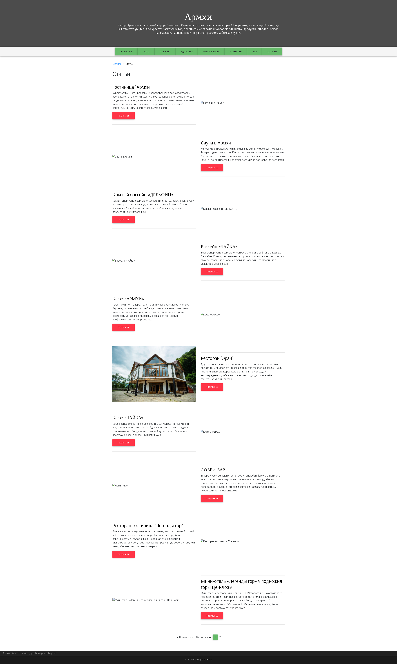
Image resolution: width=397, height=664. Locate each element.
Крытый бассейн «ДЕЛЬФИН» (143, 194)
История (165, 51)
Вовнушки (41, 653)
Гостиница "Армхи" (131, 87)
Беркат (52, 653)
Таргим (22, 653)
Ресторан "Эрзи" (217, 358)
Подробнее (123, 115)
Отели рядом (211, 51)
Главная (116, 63)
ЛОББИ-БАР (213, 469)
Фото (146, 51)
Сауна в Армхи (216, 142)
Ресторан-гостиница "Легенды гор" (147, 525)
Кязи (14, 653)
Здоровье (187, 51)
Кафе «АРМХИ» (128, 298)
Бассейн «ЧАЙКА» (219, 246)
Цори (31, 653)
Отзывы (272, 51)
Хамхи (6, 653)
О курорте (126, 51)
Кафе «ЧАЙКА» (127, 417)
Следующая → (203, 637)
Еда (255, 51)
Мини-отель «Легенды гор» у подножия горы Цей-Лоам (241, 584)
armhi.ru (208, 659)
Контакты (236, 51)
